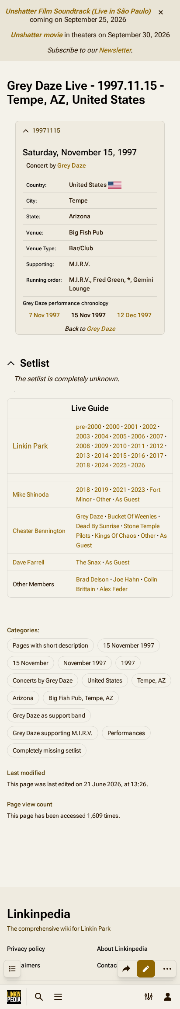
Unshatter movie (36, 35)
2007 (156, 436)
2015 (120, 455)
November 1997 (84, 662)
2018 (83, 465)
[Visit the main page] (14, 996)
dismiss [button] (161, 12)
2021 (120, 489)
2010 (120, 445)
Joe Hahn (126, 579)
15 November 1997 (128, 645)
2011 (138, 445)
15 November (30, 662)
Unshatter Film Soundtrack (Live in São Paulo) (78, 11)
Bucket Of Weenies (132, 516)
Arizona (23, 697)
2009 (101, 445)
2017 (156, 455)
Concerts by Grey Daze (43, 680)
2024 (101, 465)
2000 (113, 426)
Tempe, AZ (151, 680)
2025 (120, 465)
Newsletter (115, 50)
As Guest (127, 499)
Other (103, 499)
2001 (131, 426)
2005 (120, 436)
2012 (156, 445)
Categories (22, 630)
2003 (83, 436)
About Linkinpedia (122, 948)
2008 (83, 445)
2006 (138, 436)
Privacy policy (26, 948)
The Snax (88, 562)
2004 (101, 436)
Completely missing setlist (47, 750)
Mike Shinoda (31, 494)
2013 (83, 455)
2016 (138, 455)
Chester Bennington (39, 530)
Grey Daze (71, 165)
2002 (149, 426)
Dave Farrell (28, 562)
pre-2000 (88, 426)
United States (104, 680)
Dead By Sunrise (97, 525)
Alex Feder (114, 588)
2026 (138, 465)
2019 (101, 489)
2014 (101, 455)
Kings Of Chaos (115, 535)
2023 (138, 489)
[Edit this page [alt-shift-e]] (146, 968)
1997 (128, 662)
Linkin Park (30, 445)
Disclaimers (23, 965)
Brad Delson (92, 579)
